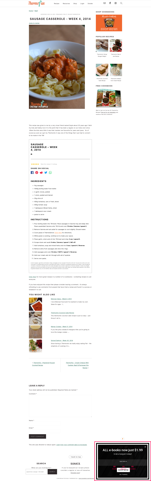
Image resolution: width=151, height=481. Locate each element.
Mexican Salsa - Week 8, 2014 (61, 299)
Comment (33, 394)
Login (82, 3)
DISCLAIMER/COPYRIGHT (86, 478)
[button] (122, 450)
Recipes (56, 3)
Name (31, 420)
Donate (90, 3)
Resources (66, 3)
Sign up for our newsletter (108, 112)
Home (31, 11)
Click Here (58, 233)
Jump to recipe (34, 23)
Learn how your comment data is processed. (71, 445)
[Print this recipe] (31, 154)
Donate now (75, 473)
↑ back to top (75, 457)
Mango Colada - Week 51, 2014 (61, 326)
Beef (36, 11)
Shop (75, 3)
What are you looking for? (41, 467)
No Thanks (123, 474)
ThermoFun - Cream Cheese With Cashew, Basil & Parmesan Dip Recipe (77, 365)
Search (52, 471)
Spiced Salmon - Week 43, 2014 (62, 340)
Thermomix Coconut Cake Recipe (62, 313)
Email (31, 428)
